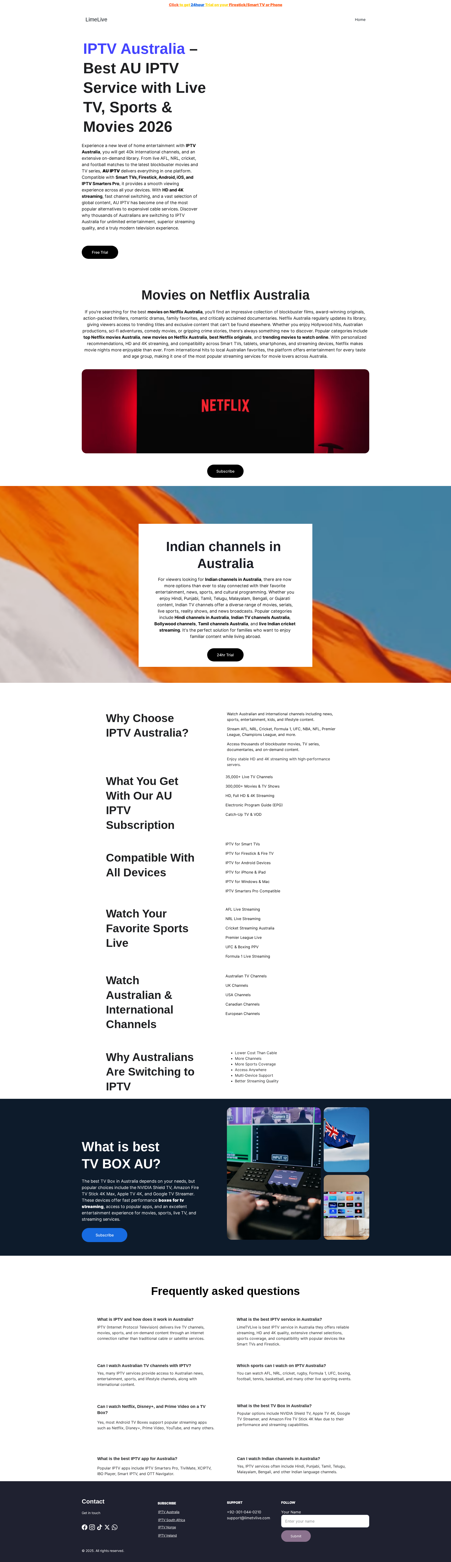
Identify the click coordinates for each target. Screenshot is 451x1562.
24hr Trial (225, 655)
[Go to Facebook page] (84, 1527)
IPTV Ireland (167, 1535)
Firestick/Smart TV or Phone (255, 4)
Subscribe (225, 471)
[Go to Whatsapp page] (114, 1527)
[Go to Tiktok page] (99, 1527)
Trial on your (216, 4)
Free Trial (100, 252)
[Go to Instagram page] (92, 1527)
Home (360, 19)
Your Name (291, 1512)
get (187, 4)
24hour (197, 4)
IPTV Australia (168, 1512)
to (181, 4)
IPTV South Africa (171, 1520)
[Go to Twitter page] (107, 1527)
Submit (296, 1536)
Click (174, 4)
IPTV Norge (167, 1527)
